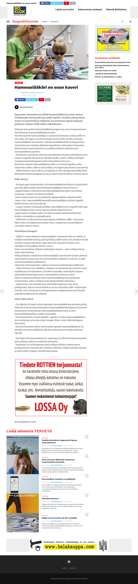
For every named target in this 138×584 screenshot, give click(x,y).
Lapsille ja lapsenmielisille (106, 74)
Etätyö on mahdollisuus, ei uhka (108, 77)
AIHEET (45, 21)
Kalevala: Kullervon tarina (105, 71)
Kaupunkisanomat (37, 92)
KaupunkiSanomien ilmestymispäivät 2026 (112, 62)
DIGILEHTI (55, 21)
